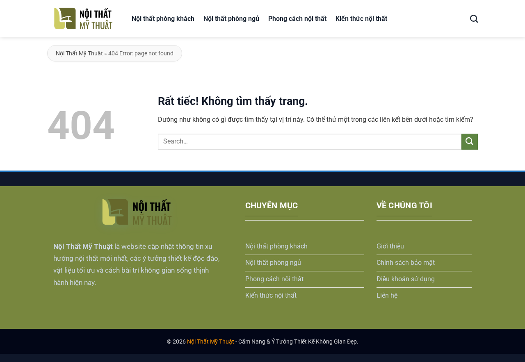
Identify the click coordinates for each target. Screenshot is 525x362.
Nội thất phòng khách (163, 19)
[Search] (474, 18)
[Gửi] (469, 142)
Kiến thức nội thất (361, 19)
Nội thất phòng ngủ (231, 19)
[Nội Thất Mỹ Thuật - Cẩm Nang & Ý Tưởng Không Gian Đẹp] (83, 18)
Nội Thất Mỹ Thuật (79, 53)
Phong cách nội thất (297, 19)
